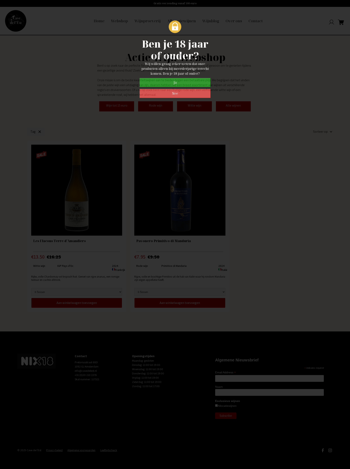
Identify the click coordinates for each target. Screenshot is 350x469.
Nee (175, 93)
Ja (175, 82)
